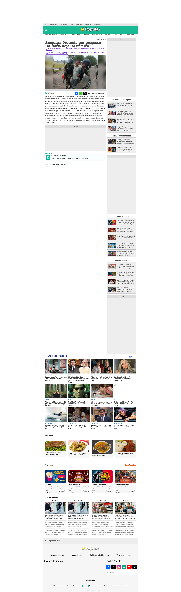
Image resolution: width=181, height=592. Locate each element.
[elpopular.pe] (90, 31)
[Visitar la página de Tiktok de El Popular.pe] (134, 567)
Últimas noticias (51, 35)
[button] (46, 30)
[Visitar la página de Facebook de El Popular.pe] (108, 567)
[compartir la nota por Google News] (96, 93)
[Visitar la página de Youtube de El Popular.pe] (129, 567)
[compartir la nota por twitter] (85, 93)
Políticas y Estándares (99, 555)
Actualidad (76, 35)
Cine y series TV (97, 35)
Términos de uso (123, 555)
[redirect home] (90, 549)
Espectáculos (64, 35)
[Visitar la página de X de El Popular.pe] (113, 567)
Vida (121, 35)
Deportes (86, 35)
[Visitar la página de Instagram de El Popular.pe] (119, 567)
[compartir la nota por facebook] (76, 93)
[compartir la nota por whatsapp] (81, 93)
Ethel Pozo (79, 24)
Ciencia (107, 35)
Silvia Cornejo (63, 24)
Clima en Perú (97, 24)
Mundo (72, 24)
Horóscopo (88, 24)
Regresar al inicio (54, 541)
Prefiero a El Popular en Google (58, 164)
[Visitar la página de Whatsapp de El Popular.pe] (124, 567)
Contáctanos (76, 555)
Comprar (62, 491)
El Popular (51, 93)
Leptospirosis (53, 24)
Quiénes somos (57, 555)
